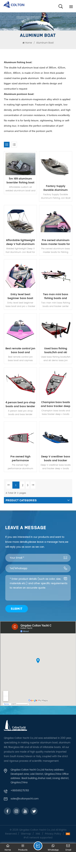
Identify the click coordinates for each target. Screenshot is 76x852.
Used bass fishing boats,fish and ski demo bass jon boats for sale (55, 350)
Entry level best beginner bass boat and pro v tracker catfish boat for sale (20, 296)
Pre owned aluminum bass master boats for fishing (55, 242)
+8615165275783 (20, 791)
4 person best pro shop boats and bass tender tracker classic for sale (20, 404)
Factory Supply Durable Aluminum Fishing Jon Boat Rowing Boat (55, 188)
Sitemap (26, 834)
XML (38, 834)
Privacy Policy (53, 834)
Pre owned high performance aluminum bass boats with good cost (20, 458)
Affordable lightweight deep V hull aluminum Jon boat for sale (20, 242)
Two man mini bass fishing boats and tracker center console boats (55, 296)
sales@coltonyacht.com (25, 799)
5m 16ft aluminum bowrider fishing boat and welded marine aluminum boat (20, 181)
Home (28, 43)
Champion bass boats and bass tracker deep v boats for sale (55, 404)
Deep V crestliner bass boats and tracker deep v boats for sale (55, 458)
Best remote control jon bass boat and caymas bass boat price (20, 350)
